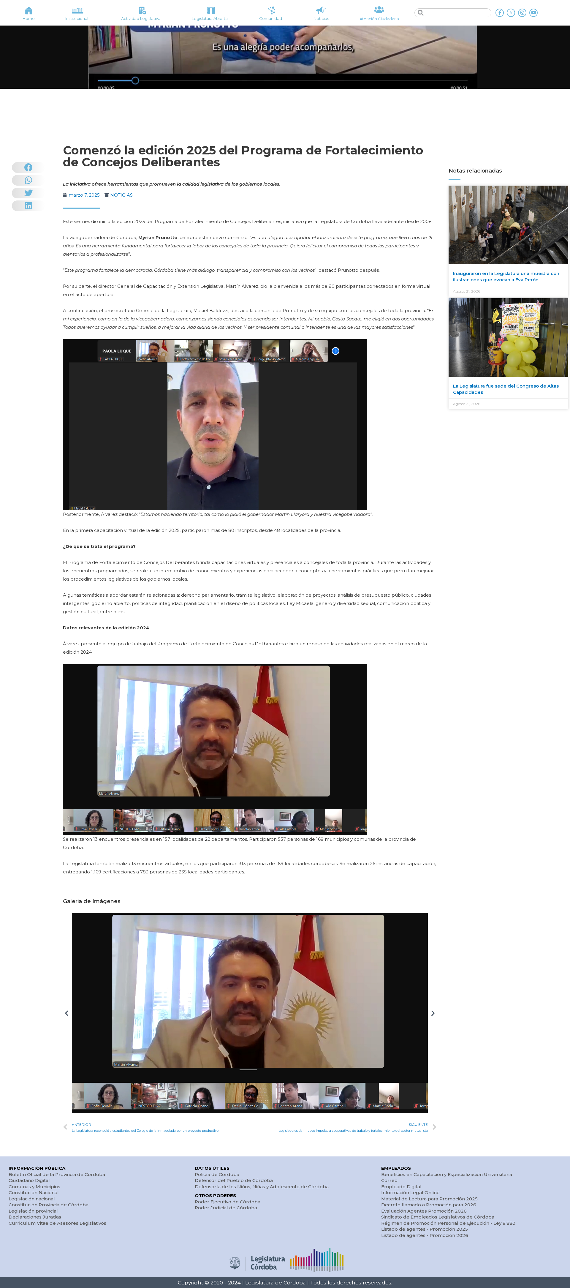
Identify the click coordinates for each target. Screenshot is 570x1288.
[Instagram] (522, 13)
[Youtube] (533, 13)
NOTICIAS (121, 195)
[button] (66, 1013)
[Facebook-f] (499, 13)
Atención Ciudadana (379, 18)
